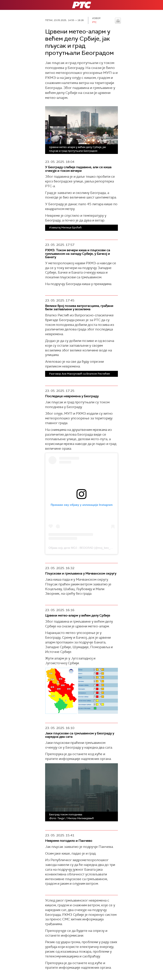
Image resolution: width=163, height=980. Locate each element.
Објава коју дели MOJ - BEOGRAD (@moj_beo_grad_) (84, 547)
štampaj (118, 21)
